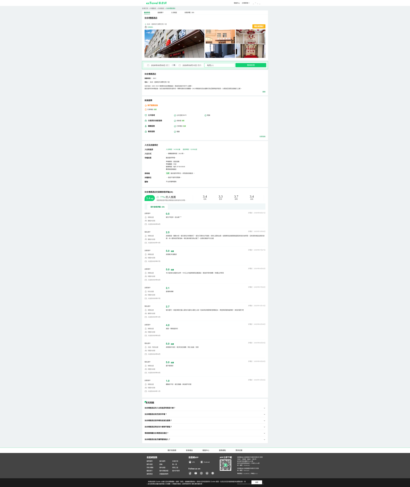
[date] (159, 65)
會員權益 (189, 450)
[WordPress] (207, 473)
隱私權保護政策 (197, 484)
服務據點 (222, 450)
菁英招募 (239, 450)
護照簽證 (150, 474)
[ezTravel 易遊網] (156, 3)
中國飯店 (153, 8)
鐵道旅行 (150, 471)
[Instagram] (201, 473)
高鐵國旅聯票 (163, 474)
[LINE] (212, 473)
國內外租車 (176, 471)
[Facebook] (190, 473)
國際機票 (150, 461)
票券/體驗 (150, 467)
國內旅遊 (162, 467)
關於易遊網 (172, 450)
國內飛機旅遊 (163, 471)
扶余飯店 (161, 8)
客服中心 (237, 3)
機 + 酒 (174, 464)
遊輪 (160, 464)
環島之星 (175, 467)
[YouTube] (195, 473)
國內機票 (162, 461)
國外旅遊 (150, 464)
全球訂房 (145, 8)
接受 (256, 482)
